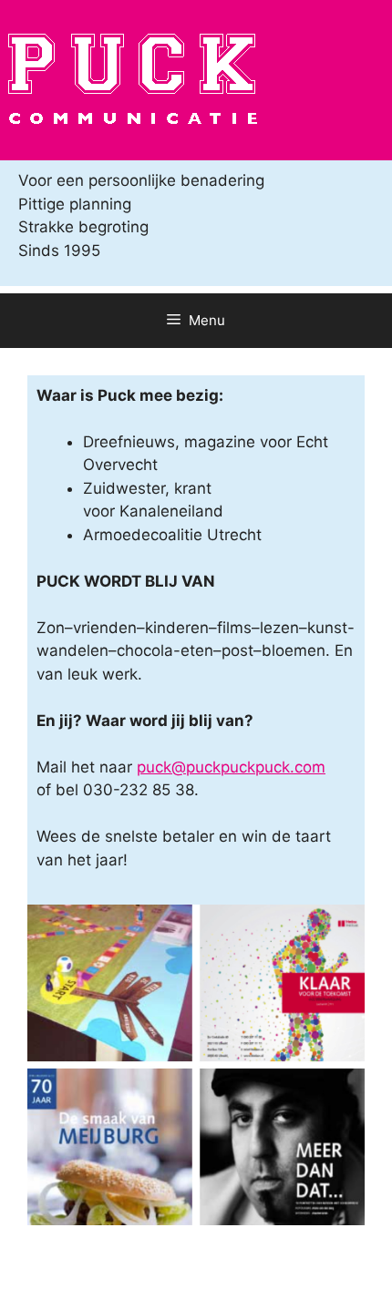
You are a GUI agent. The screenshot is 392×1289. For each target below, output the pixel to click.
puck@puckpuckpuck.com (231, 767)
